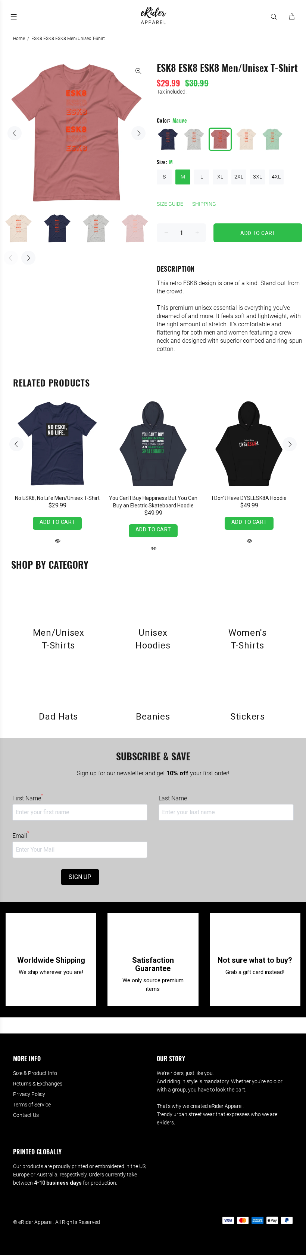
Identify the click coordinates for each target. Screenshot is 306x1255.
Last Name (173, 798)
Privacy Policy (29, 1094)
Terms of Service (32, 1105)
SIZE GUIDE (170, 204)
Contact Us (26, 1115)
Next (138, 133)
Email (20, 835)
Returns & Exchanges (37, 1084)
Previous (14, 133)
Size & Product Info (35, 1073)
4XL (276, 177)
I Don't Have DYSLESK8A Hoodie (249, 498)
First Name (27, 798)
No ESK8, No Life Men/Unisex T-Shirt (57, 498)
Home (19, 38)
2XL (238, 177)
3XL (257, 177)
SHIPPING (204, 204)
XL (220, 177)
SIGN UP (80, 876)
